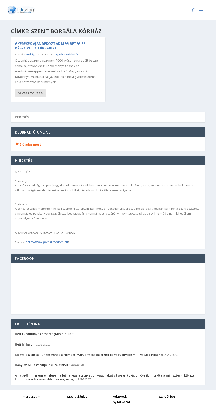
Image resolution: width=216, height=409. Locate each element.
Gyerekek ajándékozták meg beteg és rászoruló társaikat (50, 45)
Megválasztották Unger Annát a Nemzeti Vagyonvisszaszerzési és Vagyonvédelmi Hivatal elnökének (89, 355)
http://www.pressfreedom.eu (47, 242)
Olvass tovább (30, 93)
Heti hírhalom (25, 344)
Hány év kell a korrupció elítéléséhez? (42, 365)
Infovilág (29, 54)
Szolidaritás (71, 54)
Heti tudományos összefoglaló (38, 334)
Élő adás (28, 144)
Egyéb (59, 54)
